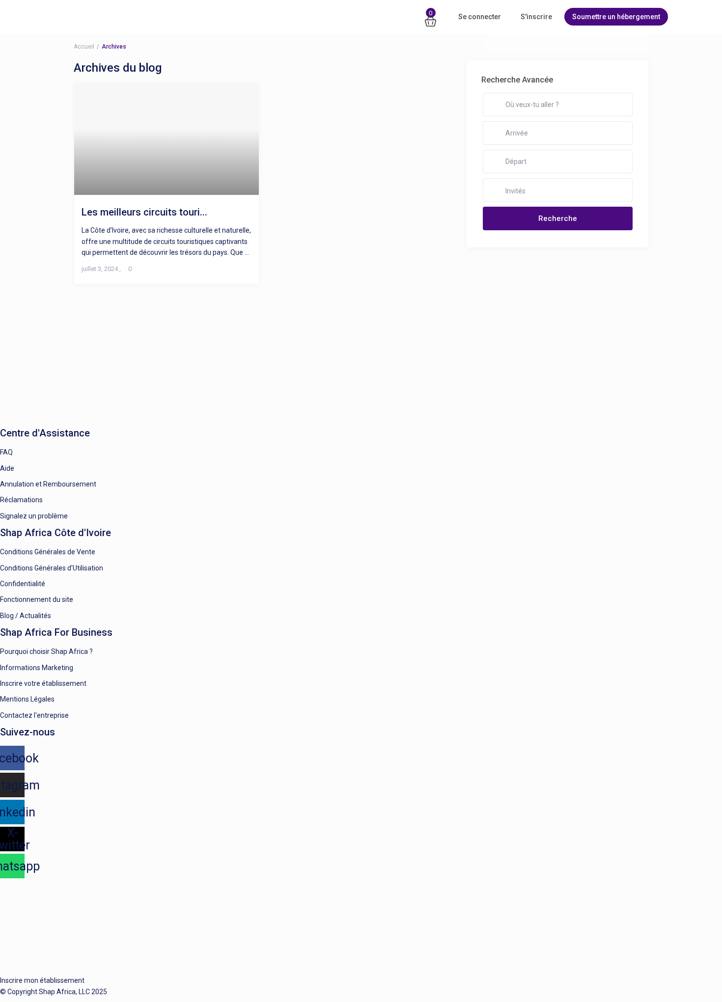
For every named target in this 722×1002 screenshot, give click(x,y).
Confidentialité (22, 584)
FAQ (6, 452)
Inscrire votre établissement (43, 683)
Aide (7, 468)
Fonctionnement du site (36, 599)
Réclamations (21, 500)
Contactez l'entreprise (34, 715)
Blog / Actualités (25, 616)
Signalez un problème (34, 516)
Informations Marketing (36, 668)
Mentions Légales (27, 699)
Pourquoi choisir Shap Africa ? (46, 651)
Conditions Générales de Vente (47, 552)
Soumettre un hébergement (616, 17)
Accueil (84, 46)
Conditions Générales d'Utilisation (51, 568)
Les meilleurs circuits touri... (144, 211)
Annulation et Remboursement (48, 484)
